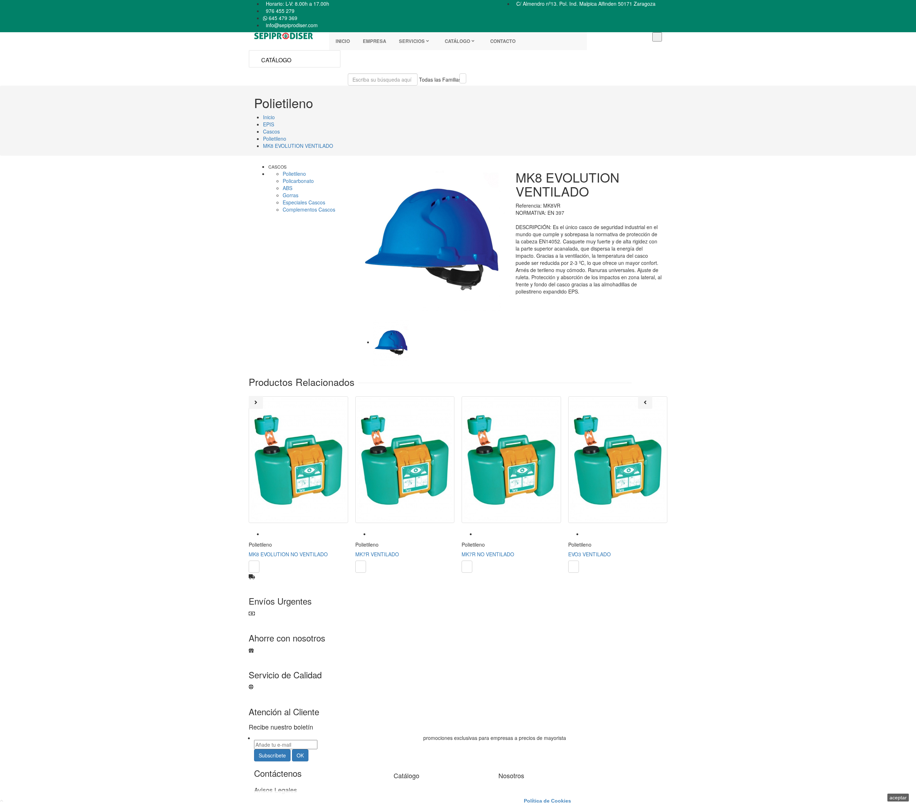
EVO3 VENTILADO (589, 554)
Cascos (277, 167)
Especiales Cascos (304, 202)
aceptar (898, 797)
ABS (287, 188)
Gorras (290, 195)
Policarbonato (298, 180)
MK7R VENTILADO (377, 554)
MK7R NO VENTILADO (488, 554)
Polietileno (294, 173)
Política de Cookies (547, 801)
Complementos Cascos (309, 209)
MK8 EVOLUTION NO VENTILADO (288, 554)
